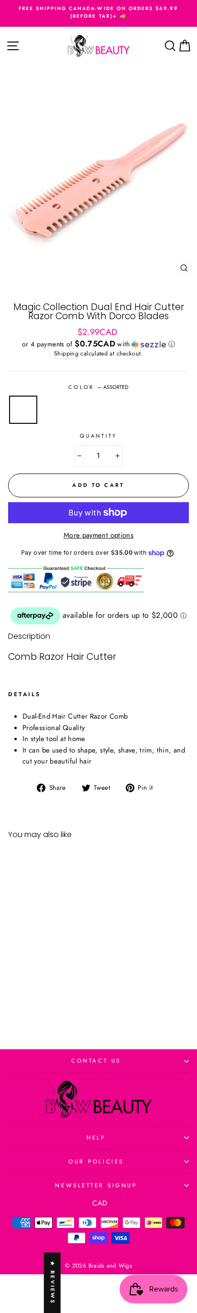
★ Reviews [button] (52, 1282)
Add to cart (42, 999)
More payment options (98, 535)
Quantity (98, 436)
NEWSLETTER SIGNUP (96, 1185)
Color (98, 387)
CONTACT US (95, 1060)
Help (96, 1137)
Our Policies (95, 1161)
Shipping (66, 353)
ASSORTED (23, 410)
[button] (98, 344)
